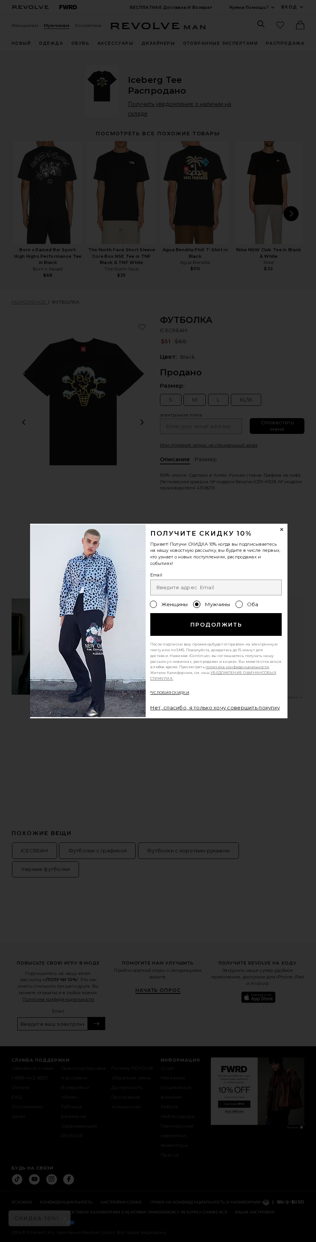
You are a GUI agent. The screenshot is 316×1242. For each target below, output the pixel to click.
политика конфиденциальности (237, 667)
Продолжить (216, 624)
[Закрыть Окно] (282, 529)
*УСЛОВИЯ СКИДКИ (169, 693)
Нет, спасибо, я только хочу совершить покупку (215, 707)
